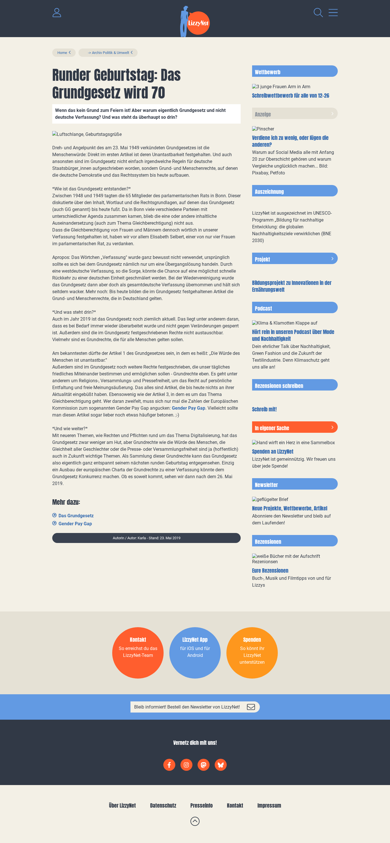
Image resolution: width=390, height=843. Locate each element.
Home (62, 53)
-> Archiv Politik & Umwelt (106, 53)
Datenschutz (163, 805)
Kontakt (235, 805)
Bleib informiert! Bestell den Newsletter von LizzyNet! (187, 707)
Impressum (269, 805)
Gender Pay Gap (188, 408)
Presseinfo (201, 805)
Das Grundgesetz (76, 515)
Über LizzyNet (122, 805)
